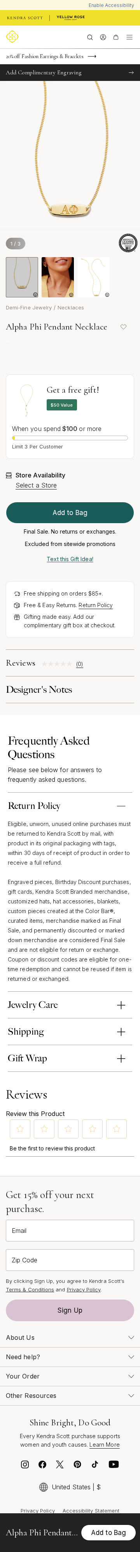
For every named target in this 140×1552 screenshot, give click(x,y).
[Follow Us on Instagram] (25, 1466)
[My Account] (102, 36)
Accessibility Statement (91, 1510)
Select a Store (36, 485)
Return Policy (96, 605)
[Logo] (13, 36)
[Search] (90, 36)
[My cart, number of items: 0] (115, 36)
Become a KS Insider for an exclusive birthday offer (59, 60)
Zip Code (24, 1260)
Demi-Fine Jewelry (29, 307)
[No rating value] (59, 664)
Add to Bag (70, 513)
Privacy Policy (84, 1289)
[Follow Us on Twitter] (60, 1466)
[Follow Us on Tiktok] (95, 1466)
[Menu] (129, 36)
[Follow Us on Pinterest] (77, 1466)
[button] (20, 1129)
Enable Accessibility (111, 5)
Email (19, 1230)
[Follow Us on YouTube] (113, 1466)
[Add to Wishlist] (123, 327)
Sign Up (70, 1310)
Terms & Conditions (30, 1289)
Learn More (104, 1444)
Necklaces (71, 307)
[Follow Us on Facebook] (42, 1466)
